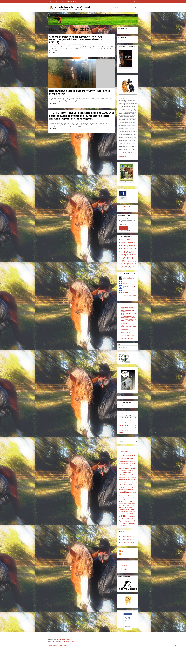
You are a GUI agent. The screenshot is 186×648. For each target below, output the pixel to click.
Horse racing (127, 489)
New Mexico (129, 497)
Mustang (130, 496)
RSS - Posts (123, 551)
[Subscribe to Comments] (120, 555)
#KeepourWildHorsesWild (124, 453)
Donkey (125, 472)
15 (125, 425)
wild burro (122, 513)
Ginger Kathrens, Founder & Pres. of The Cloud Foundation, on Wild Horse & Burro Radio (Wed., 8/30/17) (76, 39)
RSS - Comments (124, 555)
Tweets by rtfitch (122, 209)
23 (127, 427)
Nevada (125, 498)
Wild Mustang (67, 639)
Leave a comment (78, 44)
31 (130, 430)
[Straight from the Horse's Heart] (93, 19)
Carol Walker (122, 463)
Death (124, 470)
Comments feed (124, 569)
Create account (124, 565)
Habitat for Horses (123, 484)
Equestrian (129, 472)
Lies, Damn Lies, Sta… (127, 277)
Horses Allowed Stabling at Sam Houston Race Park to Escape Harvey (79, 92)
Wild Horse (124, 516)
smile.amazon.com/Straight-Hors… (128, 543)
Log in (122, 566)
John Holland (132, 494)
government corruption (130, 482)
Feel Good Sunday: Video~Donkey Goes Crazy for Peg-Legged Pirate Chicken (128, 259)
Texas (127, 505)
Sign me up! (123, 227)
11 (133, 422)
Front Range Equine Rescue (126, 480)
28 (122, 430)
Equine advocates (128, 475)
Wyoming (127, 525)
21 (122, 427)
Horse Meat (129, 487)
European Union (122, 479)
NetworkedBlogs (127, 613)
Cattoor (127, 463)
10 (130, 422)
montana (126, 495)
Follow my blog (127, 626)
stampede (126, 503)
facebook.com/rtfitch (125, 537)
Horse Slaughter (125, 492)
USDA (125, 511)
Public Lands (124, 501)
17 (130, 425)
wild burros (130, 513)
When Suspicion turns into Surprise (128, 242)
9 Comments (76, 121)
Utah (127, 511)
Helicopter (130, 484)
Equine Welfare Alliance (129, 477)
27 (120, 430)
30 (127, 430)
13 (120, 425)
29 (125, 430)
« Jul (120, 432)
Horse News (60, 639)
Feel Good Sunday (130, 479)
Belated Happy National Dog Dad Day (129, 261)
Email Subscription (124, 215)
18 (133, 425)
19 (135, 425)
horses (131, 489)
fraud (120, 481)
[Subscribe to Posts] (120, 551)
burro (131, 461)
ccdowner (125, 281)
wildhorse (131, 516)
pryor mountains (129, 499)
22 (125, 427)
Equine (122, 474)
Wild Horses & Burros (128, 523)
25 (133, 427)
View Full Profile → (123, 156)
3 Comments (76, 96)
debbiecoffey (55, 44)
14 (122, 425)
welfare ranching (131, 511)
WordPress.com (124, 571)
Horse (121, 487)
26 (135, 427)
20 (120, 427)
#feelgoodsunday (123, 451)
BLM (134, 455)
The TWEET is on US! (124, 206)
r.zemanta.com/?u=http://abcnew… (128, 542)
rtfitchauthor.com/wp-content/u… (128, 534)
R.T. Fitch (121, 96)
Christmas (131, 463)
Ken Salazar (122, 495)
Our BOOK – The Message (56, 1)
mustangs (120, 497)
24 (130, 427)
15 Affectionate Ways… (128, 295)
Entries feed (123, 568)
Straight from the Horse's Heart (72, 6)
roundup (134, 501)
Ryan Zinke (121, 503)
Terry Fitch (124, 505)
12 (135, 422)
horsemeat (121, 489)
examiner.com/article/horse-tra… (127, 540)
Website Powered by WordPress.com (57, 645)
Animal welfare (127, 455)
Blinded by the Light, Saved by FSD (128, 243)
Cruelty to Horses (128, 468)
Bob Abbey (121, 458)
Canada (133, 461)
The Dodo (126, 507)
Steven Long (130, 503)
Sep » (122, 432)
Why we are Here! (71, 1)
